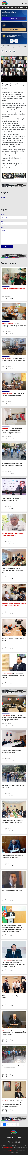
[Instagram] (16, 41)
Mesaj (2, 227)
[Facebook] (12, 41)
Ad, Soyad (3, 214)
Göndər (7, 247)
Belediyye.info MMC (8, 1147)
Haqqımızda (10, 1137)
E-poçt (2, 221)
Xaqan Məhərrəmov (12, 1150)
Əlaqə (20, 1137)
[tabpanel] (14, 185)
